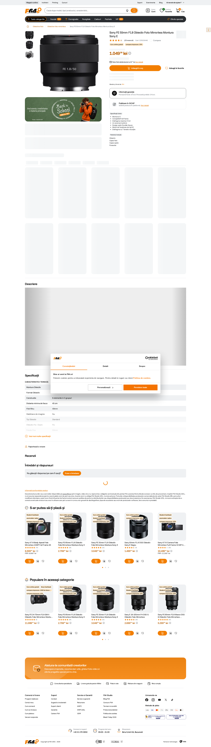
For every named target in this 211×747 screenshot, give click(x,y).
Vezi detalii (145, 130)
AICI (46, 130)
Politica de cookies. (142, 378)
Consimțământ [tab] (69, 366)
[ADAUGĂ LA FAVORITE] (43, 612)
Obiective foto (38, 26)
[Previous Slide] (25, 577)
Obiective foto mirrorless (56, 26)
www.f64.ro (67, 544)
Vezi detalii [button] (139, 56)
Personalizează (103, 387)
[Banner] (63, 109)
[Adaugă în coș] (29, 611)
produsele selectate (68, 139)
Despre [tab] (142, 366)
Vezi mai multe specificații (40, 451)
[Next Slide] (186, 577)
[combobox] (91, 10)
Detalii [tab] (105, 366)
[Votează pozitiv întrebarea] (30, 503)
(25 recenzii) (128, 40)
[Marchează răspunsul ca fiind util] (53, 511)
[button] (127, 10)
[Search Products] (134, 10)
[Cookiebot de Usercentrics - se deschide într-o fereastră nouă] (147, 358)
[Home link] (28, 26)
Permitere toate (140, 387)
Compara (157, 40)
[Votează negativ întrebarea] (30, 513)
